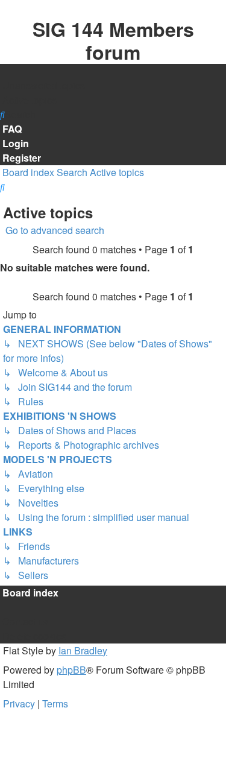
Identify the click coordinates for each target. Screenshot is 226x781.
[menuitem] (42, 85)
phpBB (71, 670)
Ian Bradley (82, 650)
